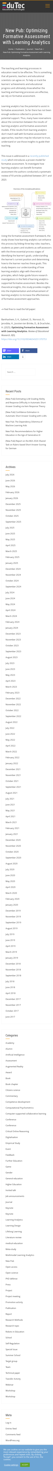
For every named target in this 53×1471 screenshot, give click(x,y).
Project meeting (13, 1296)
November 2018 (13, 969)
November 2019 (13, 916)
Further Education (14, 1160)
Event (8, 1149)
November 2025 (13, 510)
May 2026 (10, 486)
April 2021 (10, 816)
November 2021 (13, 775)
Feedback (10, 1154)
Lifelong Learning (14, 1231)
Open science (12, 1272)
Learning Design (13, 1225)
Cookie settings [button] (11, 1465)
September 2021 (13, 787)
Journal (9, 1202)
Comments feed (13, 1434)
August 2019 (12, 928)
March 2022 (11, 751)
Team (8, 1367)
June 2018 (10, 987)
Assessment (11, 1060)
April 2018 (10, 993)
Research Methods (14, 1319)
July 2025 (10, 527)
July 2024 (10, 592)
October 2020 (12, 851)
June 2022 (10, 733)
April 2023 (10, 680)
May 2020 (10, 881)
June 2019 (10, 940)
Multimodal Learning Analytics (20, 1255)
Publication (11, 1308)
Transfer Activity (13, 1378)
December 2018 (13, 963)
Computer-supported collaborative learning (26, 1113)
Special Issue (11, 1349)
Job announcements (15, 1196)
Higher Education (14, 1184)
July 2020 (10, 869)
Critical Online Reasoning (17, 1131)
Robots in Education (15, 1331)
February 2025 (12, 557)
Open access (11, 1266)
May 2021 (10, 810)
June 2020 (10, 875)
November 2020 (13, 845)
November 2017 (13, 1005)
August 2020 (12, 863)
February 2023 (12, 692)
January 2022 (12, 763)
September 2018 (13, 975)
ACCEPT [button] (25, 1464)
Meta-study (11, 1249)
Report (9, 1314)
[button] (10, 350)
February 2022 (12, 757)
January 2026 (12, 498)
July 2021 (10, 798)
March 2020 (11, 893)
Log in (8, 1422)
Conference (11, 1119)
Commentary (12, 1096)
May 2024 (10, 604)
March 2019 (11, 952)
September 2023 (13, 651)
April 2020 (10, 887)
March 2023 (11, 686)
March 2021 (11, 822)
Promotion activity (14, 1302)
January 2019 (12, 957)
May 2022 (10, 739)
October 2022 (12, 710)
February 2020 (12, 898)
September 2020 (13, 857)
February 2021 (12, 828)
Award (9, 1072)
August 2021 (12, 792)
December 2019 (13, 910)
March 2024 (11, 616)
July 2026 (10, 474)
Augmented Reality (14, 1066)
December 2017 (13, 999)
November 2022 (13, 704)
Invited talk (11, 1190)
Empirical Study (13, 1143)
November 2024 (13, 574)
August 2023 (12, 657)
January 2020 (12, 904)
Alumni (9, 1048)
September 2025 (13, 521)
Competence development (18, 1101)
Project (9, 1290)
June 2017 (10, 1016)
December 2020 (13, 840)
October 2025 (12, 515)
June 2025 (10, 533)
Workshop (10, 1390)
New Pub (10, 1261)
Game (8, 1166)
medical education (14, 1243)
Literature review (13, 1237)
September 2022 (13, 716)
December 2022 (13, 698)
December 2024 (13, 568)
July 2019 (10, 934)
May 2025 (10, 539)
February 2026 (12, 492)
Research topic (12, 1325)
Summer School (13, 1355)
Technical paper (13, 1373)
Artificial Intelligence (15, 1054)
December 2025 (13, 504)
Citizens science (13, 1090)
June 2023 (10, 669)
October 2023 (12, 645)
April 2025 (10, 545)
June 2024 (10, 598)
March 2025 (11, 551)
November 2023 (13, 639)
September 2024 (13, 586)
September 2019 (13, 922)
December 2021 (13, 769)
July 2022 (10, 728)
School (9, 1337)
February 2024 (12, 622)
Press (8, 1284)
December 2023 (13, 633)
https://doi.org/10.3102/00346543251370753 (24, 339)
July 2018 (10, 981)
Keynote (9, 1208)
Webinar (9, 1384)
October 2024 (12, 580)
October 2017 (12, 1010)
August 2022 (12, 722)
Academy (10, 1043)
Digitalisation (12, 1137)
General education (14, 1178)
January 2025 (12, 563)
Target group (11, 1361)
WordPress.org (12, 1440)
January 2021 (12, 834)
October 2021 (12, 781)
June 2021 (10, 804)
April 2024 (10, 610)
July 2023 (10, 663)
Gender (9, 1172)
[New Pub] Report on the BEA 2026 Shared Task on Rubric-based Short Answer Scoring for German (26, 444)
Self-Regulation (13, 1343)
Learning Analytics (14, 1219)
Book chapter (12, 1084)
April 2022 (10, 745)
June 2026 (10, 480)
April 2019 (10, 946)
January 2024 (12, 627)
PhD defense (11, 1278)
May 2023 (10, 675)
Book (8, 1078)
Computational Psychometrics (20, 1107)
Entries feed (11, 1428)
